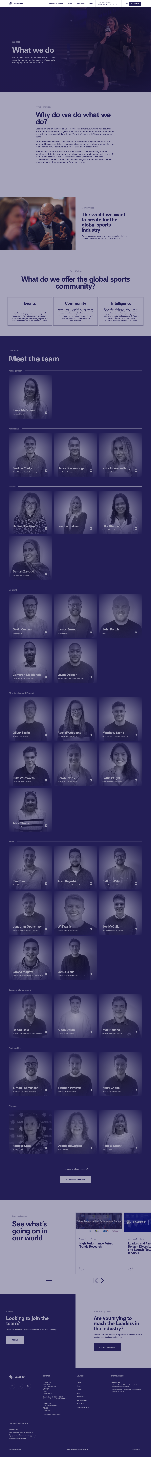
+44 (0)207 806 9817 (57, 1397)
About (78, 1386)
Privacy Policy (81, 1396)
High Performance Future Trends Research (21, 1432)
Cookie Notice (81, 1404)
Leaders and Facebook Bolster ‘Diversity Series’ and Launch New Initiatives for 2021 (126, 1385)
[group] (99, 1243)
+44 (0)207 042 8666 (61, 1399)
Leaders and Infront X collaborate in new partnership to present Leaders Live (126, 1390)
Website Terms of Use (83, 1407)
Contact (79, 1382)
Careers (79, 1389)
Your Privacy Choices (15, 1449)
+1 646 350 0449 (56, 1414)
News (78, 1393)
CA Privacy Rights (82, 1400)
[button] (102, 1280)
